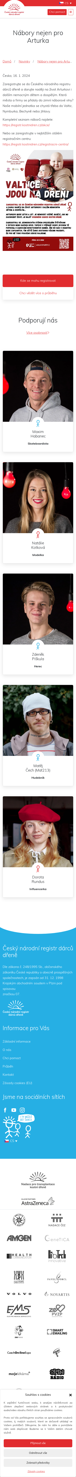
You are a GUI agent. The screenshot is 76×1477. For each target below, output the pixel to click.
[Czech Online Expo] (19, 1353)
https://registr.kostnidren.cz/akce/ (26, 125)
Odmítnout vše (38, 1453)
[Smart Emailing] (57, 1332)
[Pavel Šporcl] (57, 1277)
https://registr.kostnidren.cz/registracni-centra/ (36, 144)
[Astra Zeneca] (38, 1201)
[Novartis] (57, 1294)
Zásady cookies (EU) (17, 1083)
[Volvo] (19, 1294)
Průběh (8, 1066)
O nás (7, 1050)
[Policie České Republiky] (19, 1220)
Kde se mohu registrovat (38, 280)
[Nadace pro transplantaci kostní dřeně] (38, 1180)
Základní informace (17, 1041)
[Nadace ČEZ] (57, 1220)
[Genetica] (57, 1238)
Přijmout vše (38, 1443)
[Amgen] (19, 1238)
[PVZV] (57, 1311)
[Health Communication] (19, 1256)
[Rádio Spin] (57, 1374)
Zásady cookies (36, 1471)
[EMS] (19, 1311)
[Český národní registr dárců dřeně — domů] (16, 1007)
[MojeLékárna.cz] (19, 1373)
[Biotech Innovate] (57, 1256)
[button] (70, 1395)
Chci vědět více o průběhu (38, 293)
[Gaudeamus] (57, 1353)
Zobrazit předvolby (38, 1462)
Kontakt (8, 1074)
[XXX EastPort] (19, 1277)
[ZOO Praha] (19, 1332)
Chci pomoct (57, 12)
